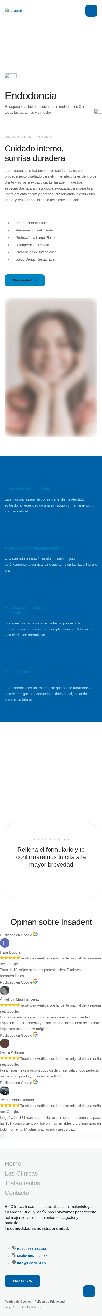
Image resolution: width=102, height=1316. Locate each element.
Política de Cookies (18, 1301)
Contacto (17, 1192)
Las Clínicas (21, 1173)
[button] (89, 1291)
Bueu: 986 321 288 (32, 1249)
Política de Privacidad (49, 1301)
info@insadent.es (31, 1263)
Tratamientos (22, 1183)
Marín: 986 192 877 (32, 1256)
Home (13, 1163)
